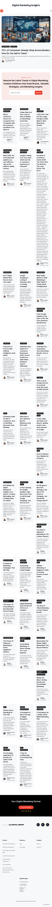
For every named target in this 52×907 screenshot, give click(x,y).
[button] (50, 10)
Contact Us (38, 847)
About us (38, 843)
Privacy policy (46, 904)
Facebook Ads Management (9, 843)
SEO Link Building (7, 864)
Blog (21, 843)
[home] (3, 11)
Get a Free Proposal (26, 807)
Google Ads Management (8, 847)
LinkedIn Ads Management (9, 855)
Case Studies (22, 847)
